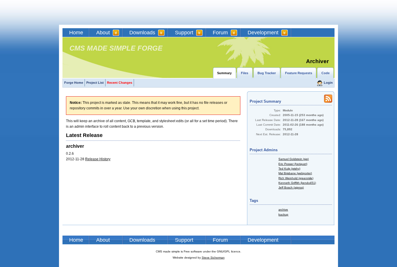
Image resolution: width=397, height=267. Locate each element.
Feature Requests (298, 73)
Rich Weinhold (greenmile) (295, 178)
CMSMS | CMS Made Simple (104, 12)
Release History (97, 159)
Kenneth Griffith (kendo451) (297, 182)
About (103, 32)
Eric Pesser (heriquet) (292, 163)
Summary (224, 73)
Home (76, 32)
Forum (220, 32)
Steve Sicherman (213, 257)
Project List (95, 82)
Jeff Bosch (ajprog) (291, 187)
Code (325, 73)
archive (283, 209)
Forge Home (73, 82)
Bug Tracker (266, 73)
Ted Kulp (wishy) (289, 168)
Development (263, 32)
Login (328, 82)
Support (184, 32)
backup (283, 214)
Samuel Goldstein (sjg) (293, 159)
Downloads (142, 32)
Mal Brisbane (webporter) (295, 173)
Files (244, 73)
